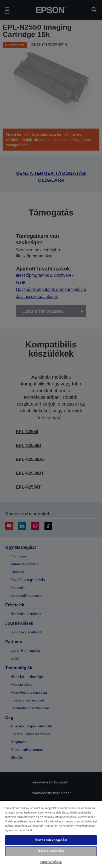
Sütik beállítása (51, 862)
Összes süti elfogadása (51, 840)
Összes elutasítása (51, 851)
